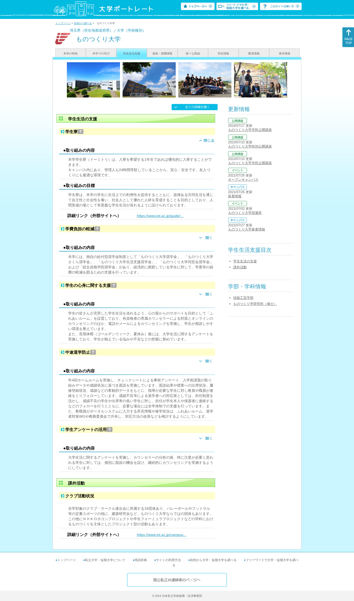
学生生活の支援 (245, 261)
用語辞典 (140, 560)
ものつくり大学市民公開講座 (250, 130)
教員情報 (254, 53)
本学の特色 (70, 53)
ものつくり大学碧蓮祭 (245, 213)
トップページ (63, 23)
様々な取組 (193, 53)
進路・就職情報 (162, 53)
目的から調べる (83, 23)
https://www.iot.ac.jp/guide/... (160, 216)
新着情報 (235, 196)
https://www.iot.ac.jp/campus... (161, 535)
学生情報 (223, 53)
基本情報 (284, 53)
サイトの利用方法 (168, 560)
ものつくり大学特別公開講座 (250, 146)
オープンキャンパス (243, 179)
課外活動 (240, 267)
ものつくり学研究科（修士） (255, 304)
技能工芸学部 (243, 298)
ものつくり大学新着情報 (246, 229)
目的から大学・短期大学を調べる (213, 560)
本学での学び (101, 53)
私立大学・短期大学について (105, 560)
